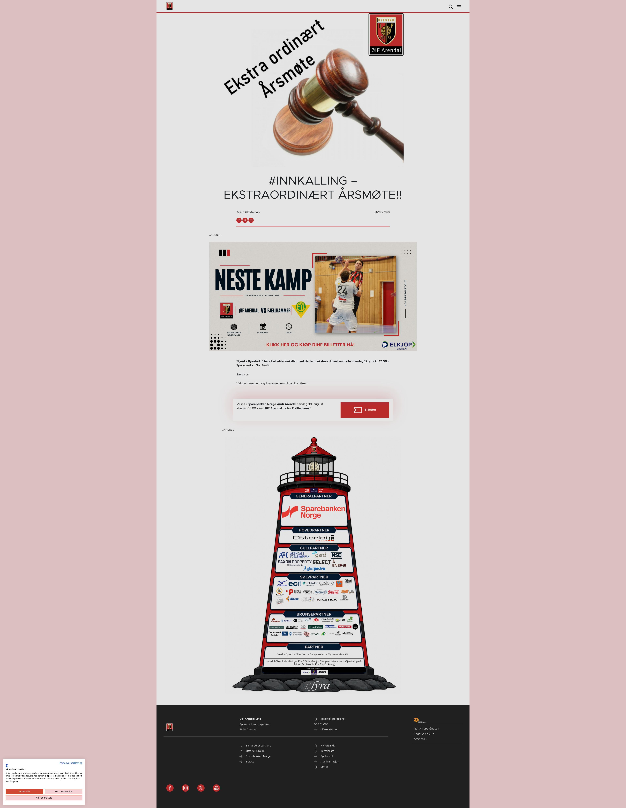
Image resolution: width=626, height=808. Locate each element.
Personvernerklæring (71, 762)
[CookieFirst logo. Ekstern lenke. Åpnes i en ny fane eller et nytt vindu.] (7, 765)
